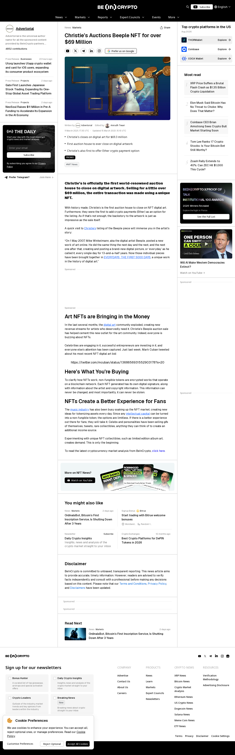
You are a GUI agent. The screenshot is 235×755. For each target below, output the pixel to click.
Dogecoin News (183, 708)
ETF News (180, 726)
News (68, 27)
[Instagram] (99, 51)
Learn (149, 681)
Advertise (122, 675)
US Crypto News (183, 702)
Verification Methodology (210, 677)
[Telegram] (83, 51)
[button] (27, 683)
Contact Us (123, 681)
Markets (76, 27)
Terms (178, 736)
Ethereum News (183, 696)
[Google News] (227, 656)
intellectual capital (138, 413)
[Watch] (206, 244)
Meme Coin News (184, 720)
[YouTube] (68, 51)
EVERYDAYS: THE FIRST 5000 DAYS (127, 257)
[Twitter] (75, 51)
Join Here (45, 177)
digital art (110, 325)
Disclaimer (202, 736)
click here (158, 451)
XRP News (180, 675)
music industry (79, 409)
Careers (121, 693)
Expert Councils (155, 693)
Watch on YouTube (191, 272)
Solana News (182, 714)
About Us (122, 687)
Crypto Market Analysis (182, 689)
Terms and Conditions (133, 583)
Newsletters (153, 699)
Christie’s (90, 228)
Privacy (189, 736)
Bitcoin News (182, 681)
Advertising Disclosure (216, 685)
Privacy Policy (157, 583)
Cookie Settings (220, 736)
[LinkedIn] (91, 51)
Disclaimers (77, 588)
